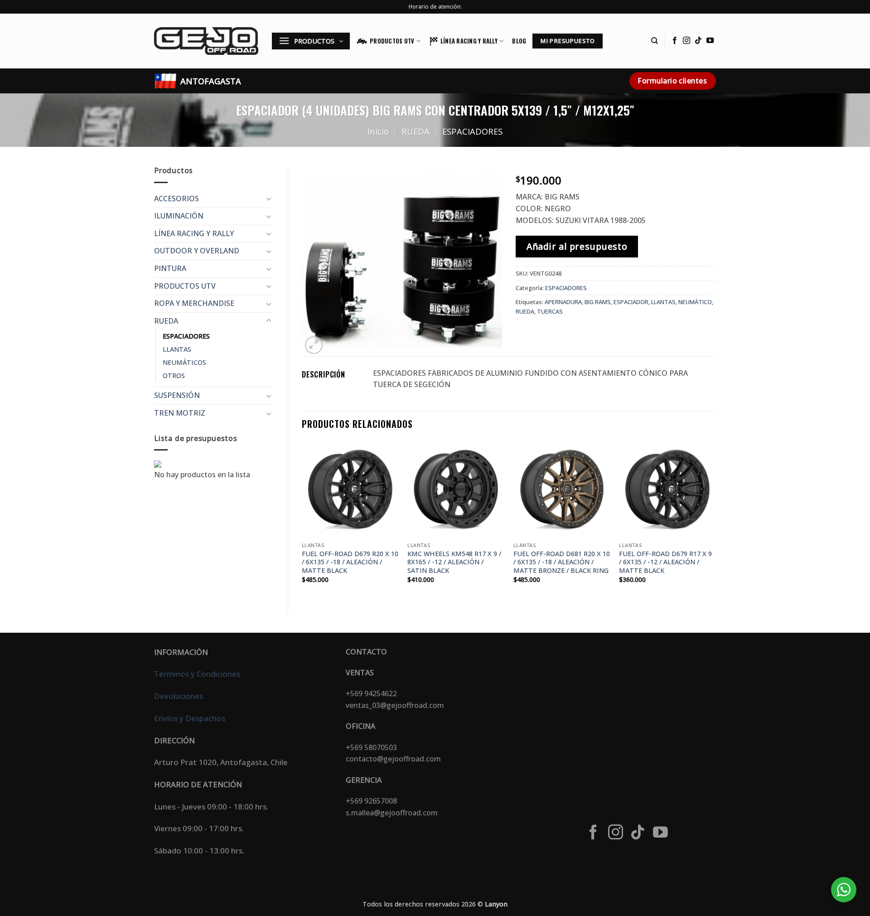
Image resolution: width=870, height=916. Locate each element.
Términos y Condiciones (197, 674)
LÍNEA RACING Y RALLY (469, 41)
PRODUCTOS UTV (392, 41)
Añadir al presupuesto (577, 246)
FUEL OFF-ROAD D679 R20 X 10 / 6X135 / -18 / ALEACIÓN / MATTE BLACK (350, 562)
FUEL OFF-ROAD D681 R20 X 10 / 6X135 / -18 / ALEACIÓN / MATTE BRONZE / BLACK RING (561, 562)
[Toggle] (268, 198)
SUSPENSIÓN (177, 395)
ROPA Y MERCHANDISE (194, 303)
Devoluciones (178, 696)
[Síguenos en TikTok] (698, 41)
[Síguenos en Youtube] (710, 41)
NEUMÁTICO (695, 302)
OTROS (174, 375)
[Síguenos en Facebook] (674, 41)
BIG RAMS (598, 302)
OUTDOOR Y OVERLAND (196, 251)
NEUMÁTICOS (184, 362)
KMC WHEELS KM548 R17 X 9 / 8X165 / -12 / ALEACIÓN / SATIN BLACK (454, 562)
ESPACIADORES (472, 131)
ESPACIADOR (631, 302)
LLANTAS (177, 349)
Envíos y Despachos (189, 718)
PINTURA (170, 268)
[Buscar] (654, 40)
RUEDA (415, 131)
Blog (519, 41)
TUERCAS (550, 311)
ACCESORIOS (176, 199)
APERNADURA (563, 302)
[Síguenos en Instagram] (686, 41)
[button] (311, 41)
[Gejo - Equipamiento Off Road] (206, 40)
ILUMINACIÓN (178, 216)
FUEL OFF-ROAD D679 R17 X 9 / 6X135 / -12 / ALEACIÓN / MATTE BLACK (665, 562)
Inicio (378, 131)
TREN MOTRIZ (179, 413)
